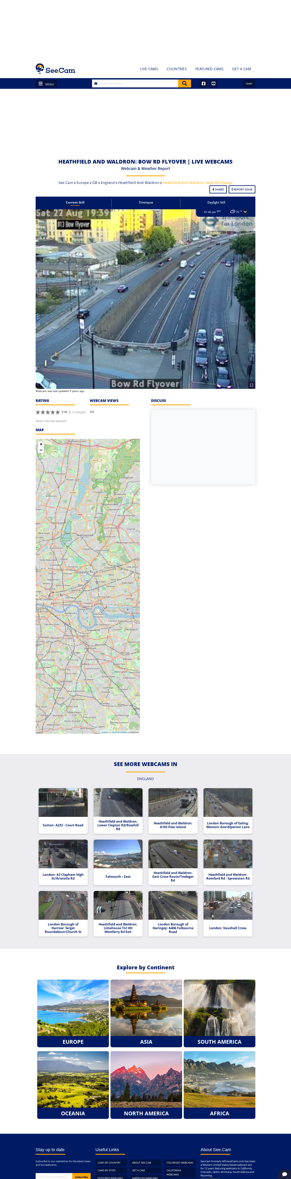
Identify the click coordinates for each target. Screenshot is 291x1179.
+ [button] (41, 444)
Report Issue (242, 189)
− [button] (41, 450)
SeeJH (249, 83)
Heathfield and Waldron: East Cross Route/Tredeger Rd (173, 876)
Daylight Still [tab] (216, 202)
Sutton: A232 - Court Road (63, 825)
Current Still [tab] (75, 202)
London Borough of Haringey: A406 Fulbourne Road (173, 928)
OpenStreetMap (119, 732)
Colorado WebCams (179, 1162)
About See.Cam (141, 1162)
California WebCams (173, 1172)
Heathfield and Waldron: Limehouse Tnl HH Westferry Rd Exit (118, 928)
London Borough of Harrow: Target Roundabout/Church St (63, 928)
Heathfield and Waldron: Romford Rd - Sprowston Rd (228, 876)
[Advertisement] (145, 29)
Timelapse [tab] (146, 202)
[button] (245, 212)
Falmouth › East (118, 877)
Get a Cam (138, 1170)
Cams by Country (109, 1162)
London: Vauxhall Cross (227, 928)
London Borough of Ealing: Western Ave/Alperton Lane (228, 825)
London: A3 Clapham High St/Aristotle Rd (63, 876)
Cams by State (107, 1170)
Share (219, 189)
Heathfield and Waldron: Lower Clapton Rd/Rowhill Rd (118, 825)
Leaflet (104, 732)
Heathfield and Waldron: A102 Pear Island (173, 825)
